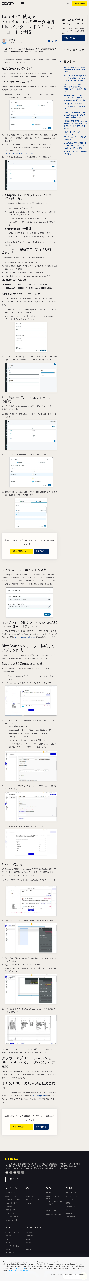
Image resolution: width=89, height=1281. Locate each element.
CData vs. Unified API (53, 1214)
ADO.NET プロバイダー (13, 1200)
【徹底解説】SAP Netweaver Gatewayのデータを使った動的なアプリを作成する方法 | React (75, 124)
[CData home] (9, 3)
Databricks (29, 1236)
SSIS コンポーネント (33, 1200)
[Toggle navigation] (22, 3)
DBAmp (28, 1203)
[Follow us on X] (52, 41)
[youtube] (14, 1172)
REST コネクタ (10, 1210)
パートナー (49, 1207)
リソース (8, 1242)
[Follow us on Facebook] (49, 41)
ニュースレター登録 (12, 1246)
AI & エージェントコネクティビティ (54, 1203)
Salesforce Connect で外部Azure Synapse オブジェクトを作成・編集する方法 (75, 114)
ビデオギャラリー (11, 1253)
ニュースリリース (72, 1196)
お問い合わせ (79, 3)
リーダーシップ (71, 1206)
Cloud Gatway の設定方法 (25, 637)
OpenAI (28, 1249)
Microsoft (29, 1242)
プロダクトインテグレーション (54, 1197)
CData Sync (30, 1193)
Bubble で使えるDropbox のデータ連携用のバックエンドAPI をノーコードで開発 (75, 78)
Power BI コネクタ (11, 1217)
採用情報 (69, 1213)
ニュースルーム (71, 1200)
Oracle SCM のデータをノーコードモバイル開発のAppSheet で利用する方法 (75, 97)
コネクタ (49, 1193)
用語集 (7, 1249)
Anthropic (29, 1232)
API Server (9, 1206)
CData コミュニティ (12, 1232)
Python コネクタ (11, 1203)
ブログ (7, 1239)
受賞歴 (68, 1203)
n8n (27, 1246)
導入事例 (8, 1236)
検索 (68, 3)
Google (28, 1239)
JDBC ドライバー (11, 1196)
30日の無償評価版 (40, 1096)
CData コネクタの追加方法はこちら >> (20, 153)
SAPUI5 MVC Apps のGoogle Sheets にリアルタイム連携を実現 (75, 69)
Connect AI (29, 1196)
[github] (18, 1172)
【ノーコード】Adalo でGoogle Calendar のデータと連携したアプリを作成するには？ (75, 88)
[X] (10, 1172)
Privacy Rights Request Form (19, 1270)
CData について (71, 1193)
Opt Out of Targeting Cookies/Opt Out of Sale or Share (68, 1274)
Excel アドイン (10, 1213)
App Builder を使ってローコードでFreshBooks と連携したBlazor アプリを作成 (75, 145)
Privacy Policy (20, 1268)
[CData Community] (22, 1172)
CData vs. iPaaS (51, 1211)
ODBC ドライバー (11, 1193)
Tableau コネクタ (11, 1220)
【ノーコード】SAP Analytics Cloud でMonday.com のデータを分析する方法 (75, 135)
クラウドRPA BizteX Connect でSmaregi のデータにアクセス (75, 106)
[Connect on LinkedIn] (56, 41)
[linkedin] (6, 1172)
